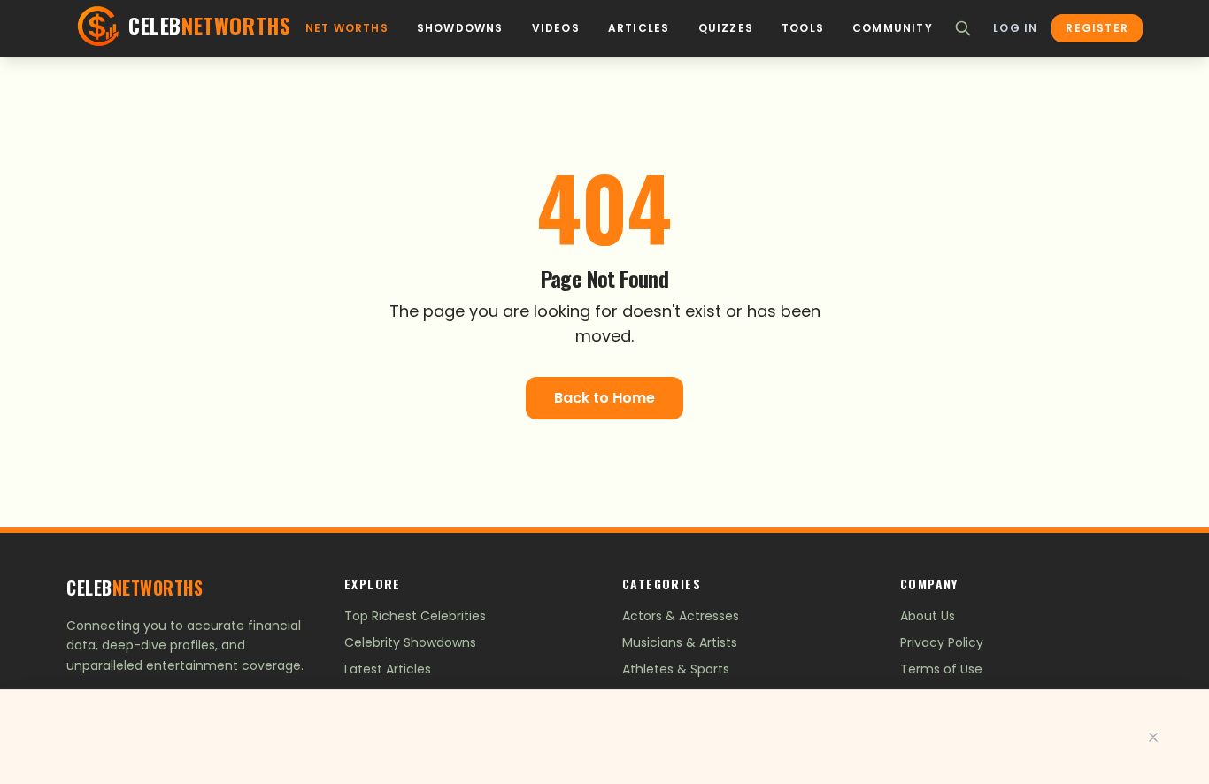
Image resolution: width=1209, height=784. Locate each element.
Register (1097, 27)
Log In (1015, 28)
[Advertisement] (604, 737)
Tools (803, 28)
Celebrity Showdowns (410, 642)
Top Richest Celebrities (415, 616)
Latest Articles (387, 669)
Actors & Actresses (680, 616)
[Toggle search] (963, 28)
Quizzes (725, 28)
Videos (556, 28)
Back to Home (604, 398)
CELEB (134, 587)
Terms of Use (941, 669)
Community (892, 28)
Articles (639, 28)
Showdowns (460, 28)
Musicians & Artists (679, 642)
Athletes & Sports (675, 669)
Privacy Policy (941, 642)
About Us (927, 616)
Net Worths (347, 28)
